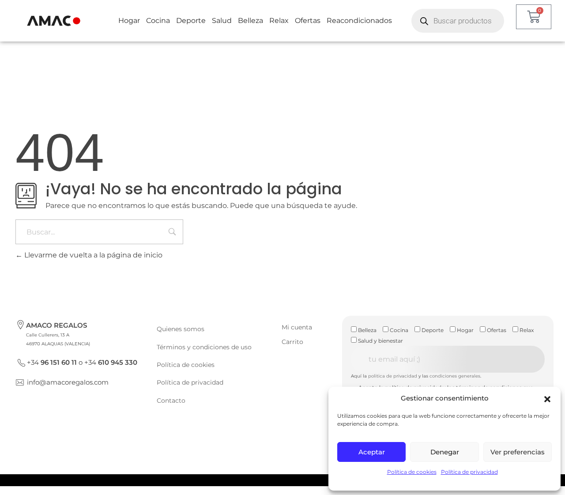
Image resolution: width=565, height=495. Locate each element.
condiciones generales (454, 376)
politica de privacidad (392, 376)
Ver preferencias (517, 452)
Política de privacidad (469, 472)
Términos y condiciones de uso (204, 347)
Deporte (191, 20)
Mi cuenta (297, 327)
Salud (222, 20)
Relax (279, 20)
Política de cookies (412, 472)
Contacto (171, 400)
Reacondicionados (359, 20)
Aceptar (371, 452)
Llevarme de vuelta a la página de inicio (92, 255)
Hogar (129, 20)
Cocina (158, 20)
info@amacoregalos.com (68, 382)
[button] (547, 398)
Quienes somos (180, 329)
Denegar (444, 452)
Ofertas (307, 20)
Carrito (292, 342)
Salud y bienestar (380, 340)
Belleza (250, 20)
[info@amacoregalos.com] (20, 382)
